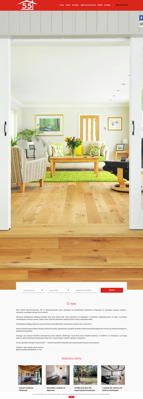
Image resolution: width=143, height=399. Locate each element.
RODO (100, 5)
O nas (62, 5)
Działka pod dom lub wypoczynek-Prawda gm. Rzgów (85, 390)
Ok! (71, 396)
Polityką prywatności (66, 394)
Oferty (68, 5)
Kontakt (107, 5)
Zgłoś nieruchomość (88, 5)
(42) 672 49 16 (121, 5)
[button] (128, 151)
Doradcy (75, 5)
